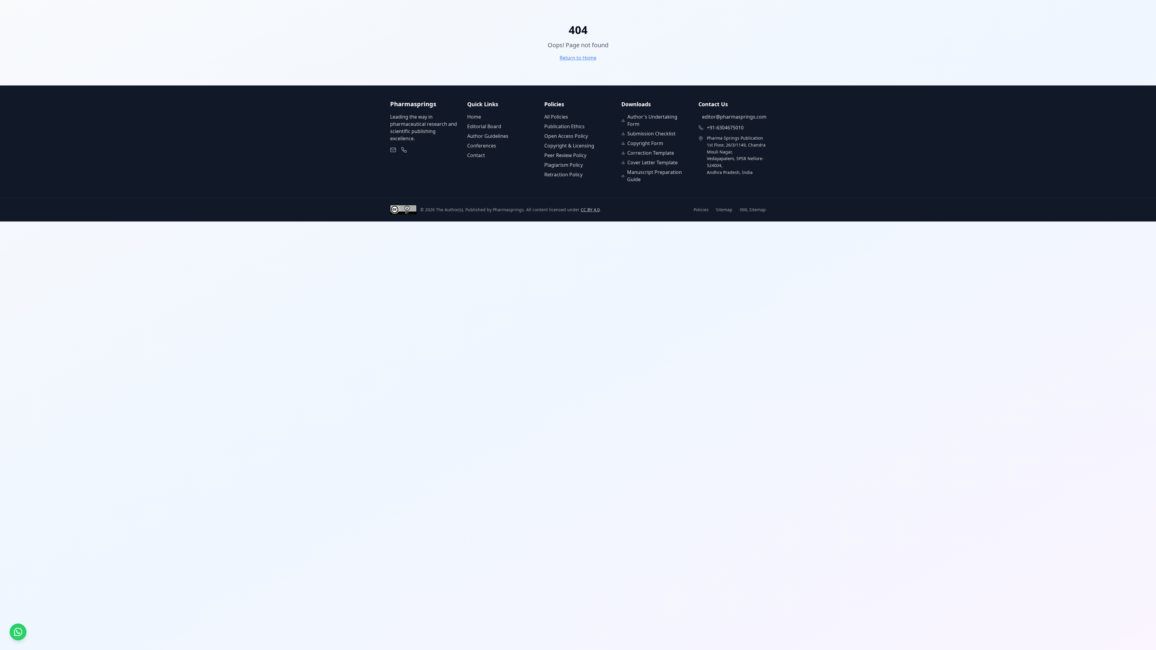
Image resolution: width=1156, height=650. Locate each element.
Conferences (481, 145)
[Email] (393, 150)
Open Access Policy (566, 136)
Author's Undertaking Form (652, 120)
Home (474, 116)
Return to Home (578, 57)
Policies (701, 209)
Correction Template (650, 153)
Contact (476, 155)
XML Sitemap (753, 209)
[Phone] (404, 150)
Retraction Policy (563, 174)
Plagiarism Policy (563, 165)
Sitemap (724, 209)
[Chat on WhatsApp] (18, 632)
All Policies (556, 116)
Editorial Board (484, 126)
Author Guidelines (487, 136)
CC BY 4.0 (590, 209)
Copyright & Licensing (569, 145)
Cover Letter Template (652, 162)
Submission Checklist (651, 133)
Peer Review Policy (565, 155)
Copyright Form (645, 143)
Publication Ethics (564, 126)
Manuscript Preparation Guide (654, 176)
